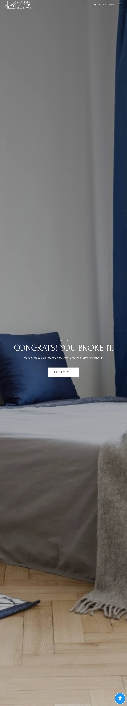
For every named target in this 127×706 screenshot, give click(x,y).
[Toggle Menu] (120, 4)
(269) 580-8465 (105, 4)
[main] (63, 353)
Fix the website (63, 372)
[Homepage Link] (17, 4)
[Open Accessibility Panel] (120, 699)
